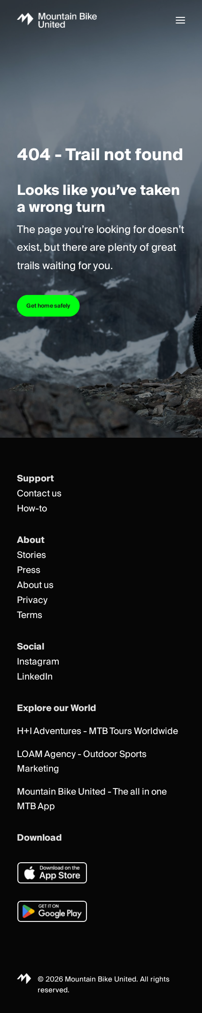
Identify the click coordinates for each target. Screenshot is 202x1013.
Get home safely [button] (48, 306)
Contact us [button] (39, 494)
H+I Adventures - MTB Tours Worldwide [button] (97, 731)
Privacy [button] (32, 600)
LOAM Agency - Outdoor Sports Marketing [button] (82, 762)
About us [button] (35, 585)
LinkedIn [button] (35, 677)
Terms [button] (29, 615)
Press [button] (28, 570)
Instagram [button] (38, 662)
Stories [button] (31, 555)
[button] (180, 20)
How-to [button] (32, 509)
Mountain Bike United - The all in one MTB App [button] (92, 799)
